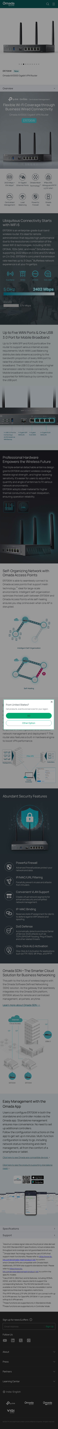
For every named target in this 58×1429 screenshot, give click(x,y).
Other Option (28, 723)
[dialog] (29, 714)
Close (52, 702)
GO (28, 715)
